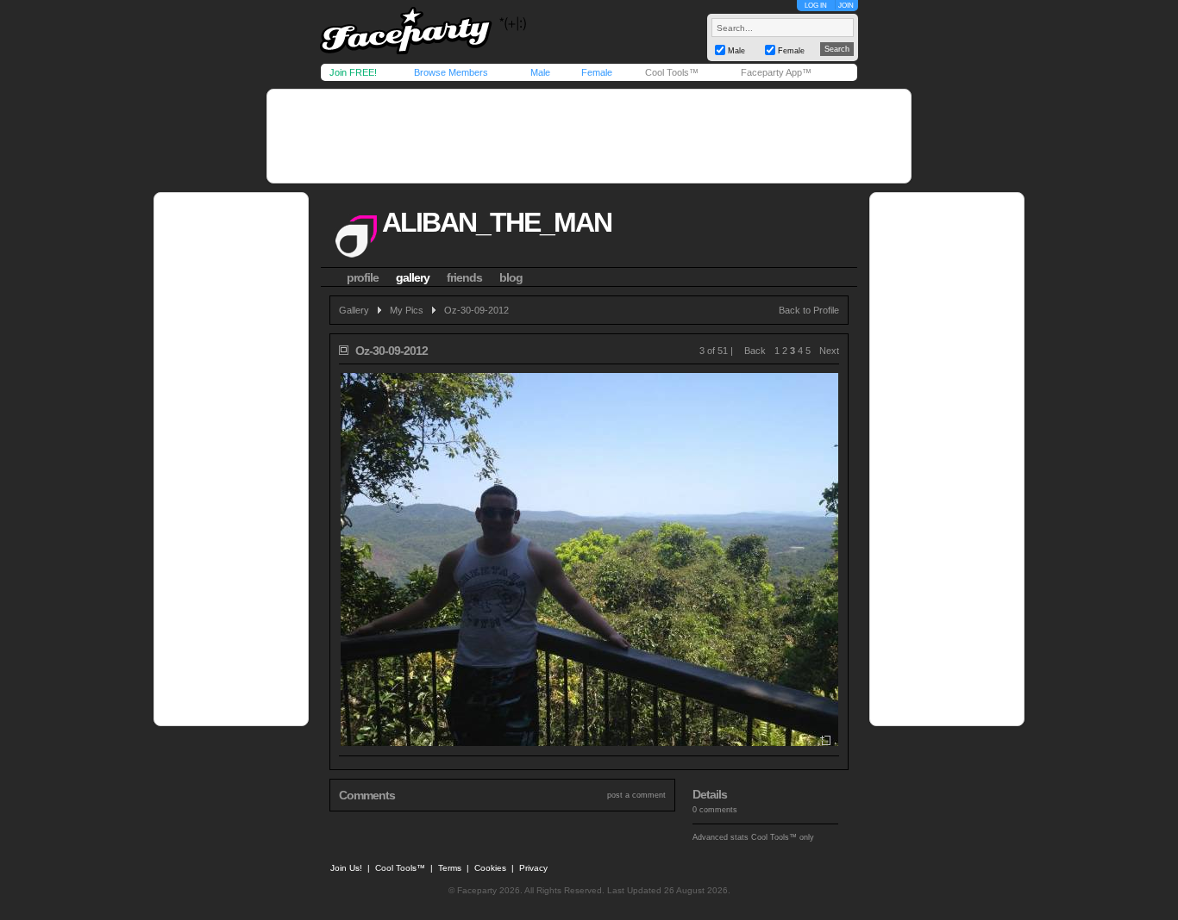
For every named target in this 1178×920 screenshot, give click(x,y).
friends (464, 277)
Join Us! (346, 868)
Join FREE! (353, 72)
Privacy (533, 868)
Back (755, 350)
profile (363, 277)
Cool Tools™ (672, 72)
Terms (449, 868)
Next (829, 350)
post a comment (636, 795)
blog (511, 277)
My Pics (406, 310)
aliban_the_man (496, 222)
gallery (412, 277)
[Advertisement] (589, 136)
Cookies (490, 868)
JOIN (846, 5)
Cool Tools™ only (782, 837)
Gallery (354, 310)
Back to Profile (809, 310)
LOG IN (816, 5)
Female (596, 72)
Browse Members (451, 72)
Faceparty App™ (776, 72)
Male (540, 72)
